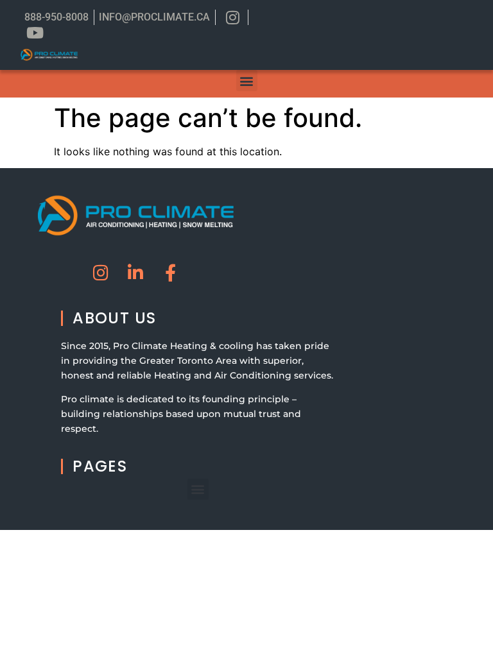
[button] (246, 80)
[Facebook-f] (170, 272)
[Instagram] (101, 272)
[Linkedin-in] (135, 272)
